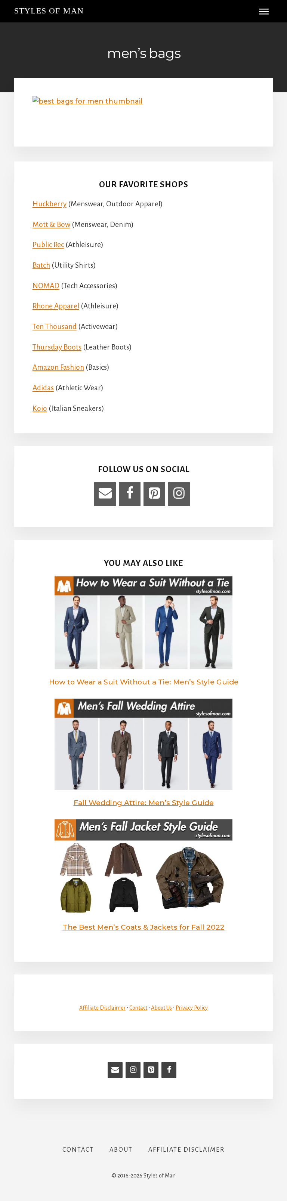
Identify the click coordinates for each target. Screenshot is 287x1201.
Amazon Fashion (58, 367)
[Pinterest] (154, 494)
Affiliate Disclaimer (102, 1008)
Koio (40, 408)
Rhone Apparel (56, 306)
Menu (266, 11)
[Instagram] (179, 494)
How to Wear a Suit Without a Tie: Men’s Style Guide (143, 682)
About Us (161, 1008)
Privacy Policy (192, 1008)
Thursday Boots (57, 347)
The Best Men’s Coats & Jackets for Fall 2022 (144, 927)
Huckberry (50, 204)
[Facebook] (130, 494)
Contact (138, 1008)
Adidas (43, 388)
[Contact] (105, 494)
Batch (41, 265)
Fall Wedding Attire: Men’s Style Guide (144, 802)
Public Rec (48, 245)
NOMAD (46, 286)
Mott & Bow (51, 224)
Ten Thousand (55, 326)
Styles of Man (49, 10)
